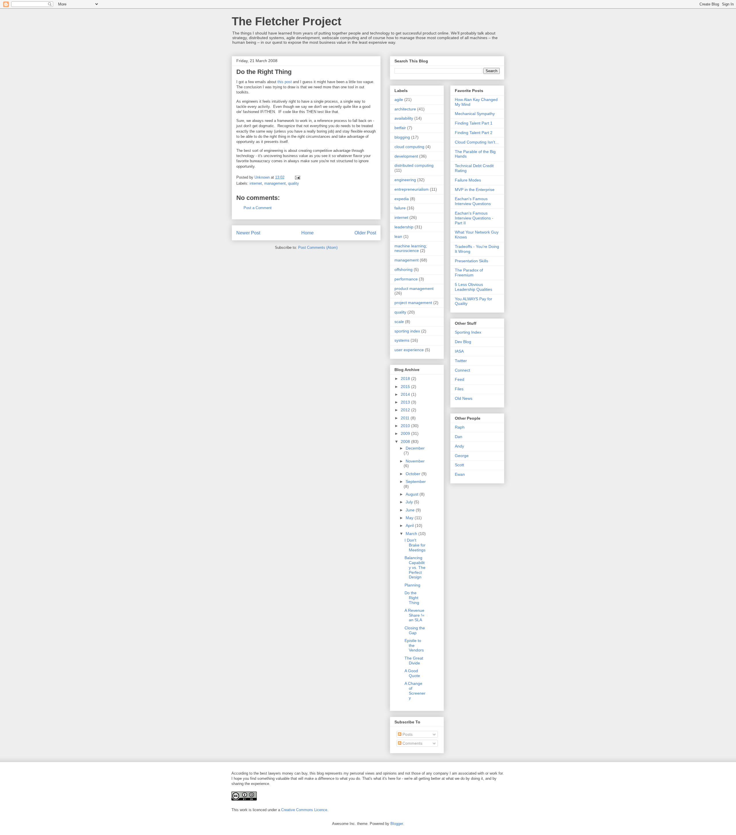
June (411, 510)
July (410, 502)
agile (398, 99)
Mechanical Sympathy (475, 113)
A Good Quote (412, 673)
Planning (412, 585)
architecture (405, 109)
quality (293, 183)
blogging (402, 137)
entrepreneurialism (411, 189)
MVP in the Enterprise (474, 189)
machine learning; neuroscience (410, 248)
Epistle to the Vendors (414, 645)
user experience (409, 349)
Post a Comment (258, 208)
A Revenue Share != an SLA (414, 615)
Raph (460, 427)
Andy (459, 446)
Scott (459, 465)
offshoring (403, 269)
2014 (406, 394)
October (413, 473)
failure (400, 208)
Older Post (365, 232)
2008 (406, 441)
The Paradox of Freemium (469, 272)
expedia (401, 198)
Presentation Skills (471, 261)
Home (307, 232)
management (275, 183)
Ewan (460, 474)
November (415, 461)
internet (256, 183)
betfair (400, 127)
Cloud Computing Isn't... (477, 142)
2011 (406, 418)
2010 (406, 425)
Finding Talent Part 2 (473, 132)
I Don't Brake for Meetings (415, 545)
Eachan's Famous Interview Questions (473, 201)
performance (406, 279)
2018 (406, 378)
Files (459, 389)
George (462, 455)
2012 (406, 410)
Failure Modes (468, 180)
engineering (405, 179)
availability (403, 118)
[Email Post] (297, 177)
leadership (403, 227)
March (412, 533)
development (406, 156)
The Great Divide (414, 660)
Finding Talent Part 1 (473, 123)
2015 (406, 386)
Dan (458, 436)
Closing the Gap (415, 630)
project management (413, 302)
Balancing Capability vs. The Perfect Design (415, 567)
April (410, 525)
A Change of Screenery (415, 690)
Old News (463, 398)
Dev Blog (463, 341)
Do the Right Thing (412, 598)
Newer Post (248, 232)
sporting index (407, 331)
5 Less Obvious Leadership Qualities (473, 287)
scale (399, 321)
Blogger (396, 823)
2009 (406, 433)
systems (401, 340)
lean (398, 236)
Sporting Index (468, 332)
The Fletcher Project (286, 21)
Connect (462, 370)
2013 (406, 402)
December (415, 448)
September (416, 481)
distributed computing (414, 165)
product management (414, 288)
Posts (407, 734)
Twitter (461, 360)
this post (284, 82)
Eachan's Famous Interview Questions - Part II (474, 218)
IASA (459, 351)
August (412, 494)
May (410, 517)
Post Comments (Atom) (318, 247)
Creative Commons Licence (304, 810)
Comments (411, 743)
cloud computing (409, 146)
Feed (459, 379)
